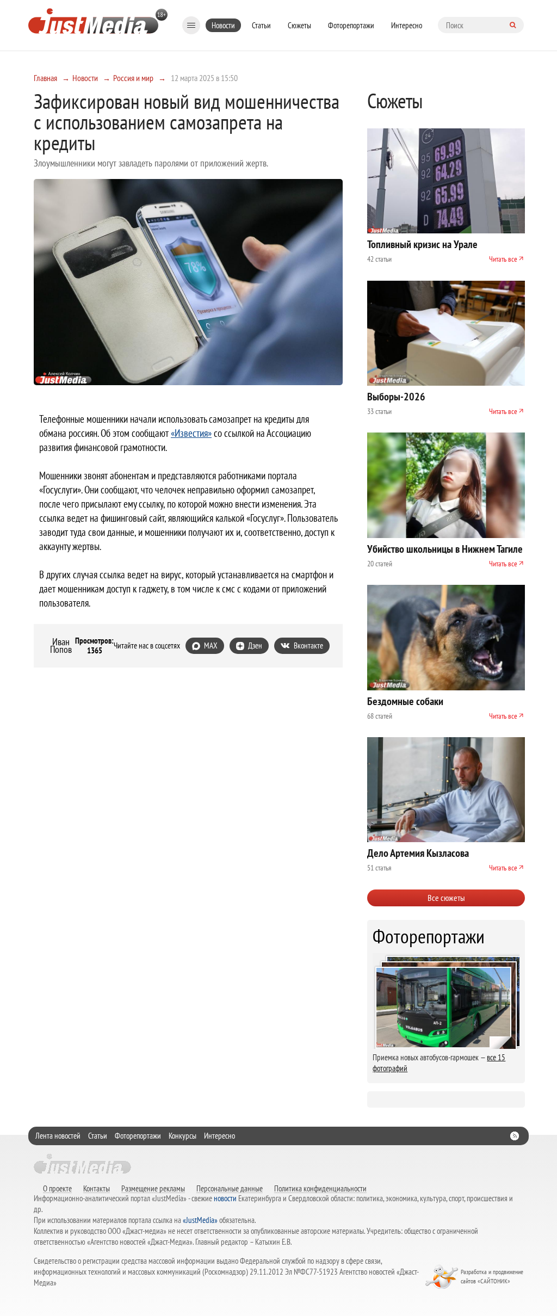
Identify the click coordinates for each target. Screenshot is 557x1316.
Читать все (503, 259)
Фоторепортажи (351, 25)
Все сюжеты (446, 897)
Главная (45, 77)
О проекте (57, 1188)
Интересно (406, 25)
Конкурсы (182, 1135)
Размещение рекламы (153, 1188)
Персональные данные (229, 1188)
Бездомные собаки (405, 701)
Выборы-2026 (396, 396)
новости (225, 1198)
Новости (223, 25)
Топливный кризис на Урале (422, 244)
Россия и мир (133, 77)
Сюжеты (299, 25)
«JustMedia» (200, 1220)
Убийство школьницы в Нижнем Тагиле (445, 548)
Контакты (96, 1188)
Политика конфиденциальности (320, 1188)
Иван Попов (61, 645)
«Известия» (191, 433)
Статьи (261, 25)
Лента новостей (58, 1135)
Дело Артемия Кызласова (418, 853)
